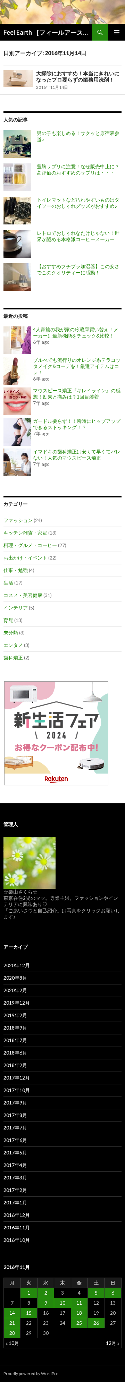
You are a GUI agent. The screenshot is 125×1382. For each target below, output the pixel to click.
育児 (8, 620)
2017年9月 (15, 1103)
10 (62, 1303)
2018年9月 (15, 1028)
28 (12, 1333)
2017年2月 (15, 1190)
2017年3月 (15, 1177)
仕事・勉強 (15, 570)
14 (12, 1313)
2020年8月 (15, 978)
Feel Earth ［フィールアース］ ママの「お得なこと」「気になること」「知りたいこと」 (47, 32)
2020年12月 (16, 965)
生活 (8, 583)
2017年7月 (15, 1128)
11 (79, 1303)
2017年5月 (15, 1152)
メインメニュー (116, 32)
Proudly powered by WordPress (32, 1373)
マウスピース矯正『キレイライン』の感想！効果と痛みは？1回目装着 (76, 393)
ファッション (18, 520)
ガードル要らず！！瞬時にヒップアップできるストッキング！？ (76, 424)
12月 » (112, 1343)
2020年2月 (15, 990)
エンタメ (13, 645)
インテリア (15, 608)
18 (79, 1313)
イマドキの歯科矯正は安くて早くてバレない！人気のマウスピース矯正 (76, 455)
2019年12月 (16, 1003)
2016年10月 (16, 1240)
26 (96, 1323)
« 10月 (12, 1343)
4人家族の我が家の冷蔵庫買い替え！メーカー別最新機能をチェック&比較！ (75, 332)
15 (29, 1313)
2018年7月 (15, 1040)
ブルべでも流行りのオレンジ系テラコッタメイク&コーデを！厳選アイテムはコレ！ (76, 366)
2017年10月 (16, 1090)
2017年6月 (15, 1140)
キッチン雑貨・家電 (25, 533)
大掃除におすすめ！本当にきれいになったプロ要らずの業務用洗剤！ (77, 76)
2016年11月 (16, 1227)
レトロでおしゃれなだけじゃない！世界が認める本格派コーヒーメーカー (78, 236)
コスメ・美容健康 (22, 595)
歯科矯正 (13, 657)
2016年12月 (16, 1215)
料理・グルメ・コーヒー (30, 545)
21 (12, 1323)
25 (79, 1323)
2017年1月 (15, 1202)
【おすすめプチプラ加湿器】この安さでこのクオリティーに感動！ (78, 269)
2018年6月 (15, 1053)
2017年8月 (15, 1115)
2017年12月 (16, 1078)
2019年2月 (15, 1015)
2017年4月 (15, 1165)
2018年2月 (15, 1065)
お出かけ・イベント (25, 558)
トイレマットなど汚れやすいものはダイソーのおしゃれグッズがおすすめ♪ (78, 203)
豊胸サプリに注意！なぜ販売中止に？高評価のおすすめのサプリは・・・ (78, 169)
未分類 (10, 632)
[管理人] (29, 862)
